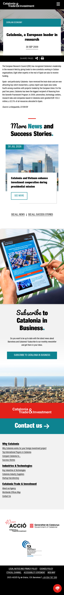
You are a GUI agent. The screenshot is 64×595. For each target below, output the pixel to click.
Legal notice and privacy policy (23, 569)
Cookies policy (46, 569)
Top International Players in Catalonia (16, 452)
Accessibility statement (34, 573)
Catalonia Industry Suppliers (13, 474)
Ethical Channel (14, 573)
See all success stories (40, 215)
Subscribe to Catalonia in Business (32, 355)
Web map (51, 573)
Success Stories (8, 460)
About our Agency (9, 489)
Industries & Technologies (17, 466)
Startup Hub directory (10, 478)
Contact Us (6, 496)
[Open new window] (57, 588)
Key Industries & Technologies (14, 470)
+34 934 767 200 (49, 578)
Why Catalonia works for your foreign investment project (24, 448)
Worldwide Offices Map (11, 492)
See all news (18, 215)
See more (20, 197)
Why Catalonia (10, 444)
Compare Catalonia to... (11, 456)
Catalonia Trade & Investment (19, 484)
